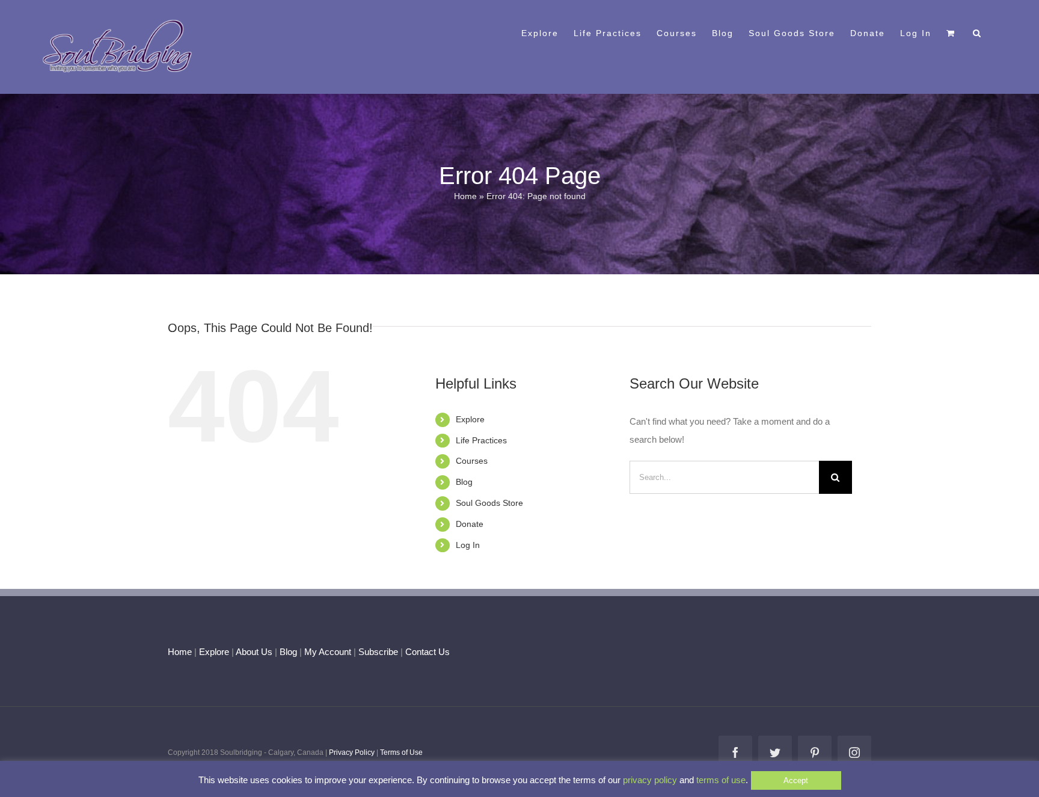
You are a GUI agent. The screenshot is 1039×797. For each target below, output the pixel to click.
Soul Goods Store (489, 503)
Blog (464, 482)
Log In (468, 545)
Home (465, 196)
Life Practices (481, 440)
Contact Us (426, 652)
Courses (472, 461)
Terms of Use (401, 752)
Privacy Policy (352, 752)
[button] (977, 32)
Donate (469, 524)
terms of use (721, 780)
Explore (470, 419)
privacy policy (650, 780)
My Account (327, 652)
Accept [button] (795, 780)
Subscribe (378, 652)
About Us (254, 652)
